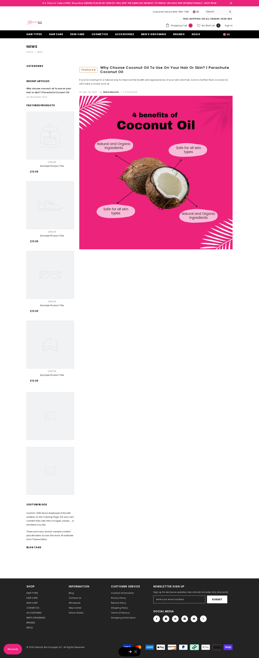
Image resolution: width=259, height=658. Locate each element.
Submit (217, 599)
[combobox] (215, 11)
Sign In (229, 25)
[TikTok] (184, 618)
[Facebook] (156, 618)
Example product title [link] (52, 165)
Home (29, 51)
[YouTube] (194, 618)
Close (231, 3)
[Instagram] (166, 618)
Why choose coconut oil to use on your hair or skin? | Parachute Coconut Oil (155, 69)
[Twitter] (203, 618)
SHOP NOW (210, 3)
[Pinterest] (175, 618)
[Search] (218, 11)
